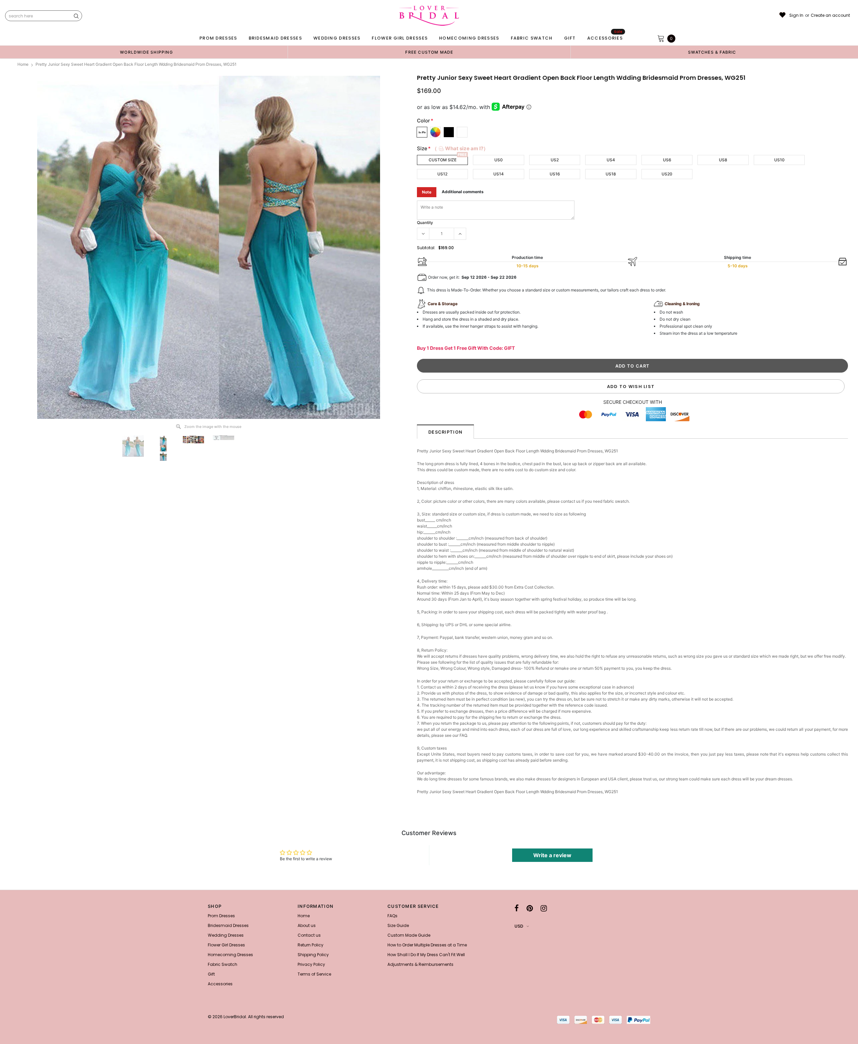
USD (518, 926)
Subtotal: (426, 248)
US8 (723, 159)
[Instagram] (544, 908)
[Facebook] (516, 908)
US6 (667, 159)
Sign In (796, 15)
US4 (611, 159)
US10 (779, 159)
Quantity (425, 222)
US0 (498, 159)
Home (22, 64)
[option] (146, 52)
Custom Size (442, 159)
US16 (555, 173)
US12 (442, 173)
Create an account (830, 15)
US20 (667, 173)
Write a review (552, 855)
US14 (498, 173)
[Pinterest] (530, 908)
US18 (611, 173)
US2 (555, 159)
